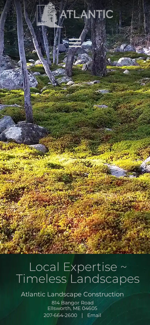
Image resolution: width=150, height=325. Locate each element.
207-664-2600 (60, 315)
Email (94, 315)
